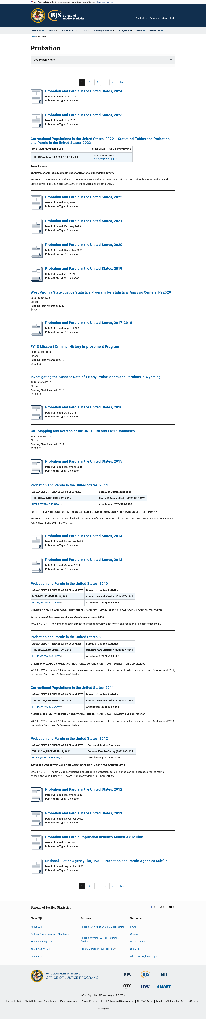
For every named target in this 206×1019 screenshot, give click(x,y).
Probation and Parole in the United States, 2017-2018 (88, 323)
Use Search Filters (44, 59)
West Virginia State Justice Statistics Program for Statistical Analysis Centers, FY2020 (101, 292)
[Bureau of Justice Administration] (127, 977)
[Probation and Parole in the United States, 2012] (37, 801)
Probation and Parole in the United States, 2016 (83, 407)
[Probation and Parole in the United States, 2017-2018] (37, 334)
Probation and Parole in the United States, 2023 (83, 115)
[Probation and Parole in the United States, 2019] (37, 280)
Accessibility (12, 1001)
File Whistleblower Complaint (39, 1001)
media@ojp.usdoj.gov (104, 158)
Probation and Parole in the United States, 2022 (83, 197)
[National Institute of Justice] (164, 977)
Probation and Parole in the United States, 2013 (83, 560)
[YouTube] (172, 909)
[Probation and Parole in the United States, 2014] (37, 548)
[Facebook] (154, 909)
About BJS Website (41, 948)
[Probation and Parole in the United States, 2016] (37, 419)
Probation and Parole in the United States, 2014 (83, 536)
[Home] (66, 15)
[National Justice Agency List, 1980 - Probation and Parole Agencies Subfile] (37, 873)
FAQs (133, 926)
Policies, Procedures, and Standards (50, 934)
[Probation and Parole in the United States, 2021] (37, 233)
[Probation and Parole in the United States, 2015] (37, 473)
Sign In (165, 18)
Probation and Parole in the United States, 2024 (83, 91)
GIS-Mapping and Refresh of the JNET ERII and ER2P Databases (83, 431)
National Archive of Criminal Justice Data (102, 926)
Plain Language (68, 1001)
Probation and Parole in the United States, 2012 (83, 789)
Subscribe (155, 18)
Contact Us (141, 18)
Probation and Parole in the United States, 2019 (83, 268)
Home (33, 37)
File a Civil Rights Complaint (145, 956)
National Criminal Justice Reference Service (100, 939)
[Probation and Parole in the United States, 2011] (37, 825)
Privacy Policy (88, 1001)
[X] (163, 909)
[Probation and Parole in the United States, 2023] (37, 127)
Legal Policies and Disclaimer (116, 1001)
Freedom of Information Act (170, 1001)
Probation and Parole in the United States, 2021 (83, 221)
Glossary (135, 934)
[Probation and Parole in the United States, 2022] (37, 209)
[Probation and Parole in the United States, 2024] (37, 103)
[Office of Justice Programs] (38, 15)
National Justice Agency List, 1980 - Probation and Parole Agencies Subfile (106, 861)
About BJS (36, 926)
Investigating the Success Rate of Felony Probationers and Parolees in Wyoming (96, 377)
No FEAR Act (143, 1001)
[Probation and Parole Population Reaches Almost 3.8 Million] (37, 849)
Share (175, 20)
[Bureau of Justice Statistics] (146, 979)
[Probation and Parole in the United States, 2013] (37, 571)
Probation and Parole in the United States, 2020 (83, 245)
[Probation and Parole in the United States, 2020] (37, 256)
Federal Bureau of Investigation (97, 948)
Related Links (137, 941)
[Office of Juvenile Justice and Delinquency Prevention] (127, 989)
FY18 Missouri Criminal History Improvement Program (75, 346)
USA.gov (192, 1001)
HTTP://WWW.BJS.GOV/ (46, 602)
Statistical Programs (41, 941)
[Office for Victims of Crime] (145, 988)
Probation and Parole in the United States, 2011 (83, 813)
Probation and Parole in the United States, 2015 (83, 461)
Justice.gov (102, 1008)
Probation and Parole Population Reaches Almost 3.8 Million (94, 837)
